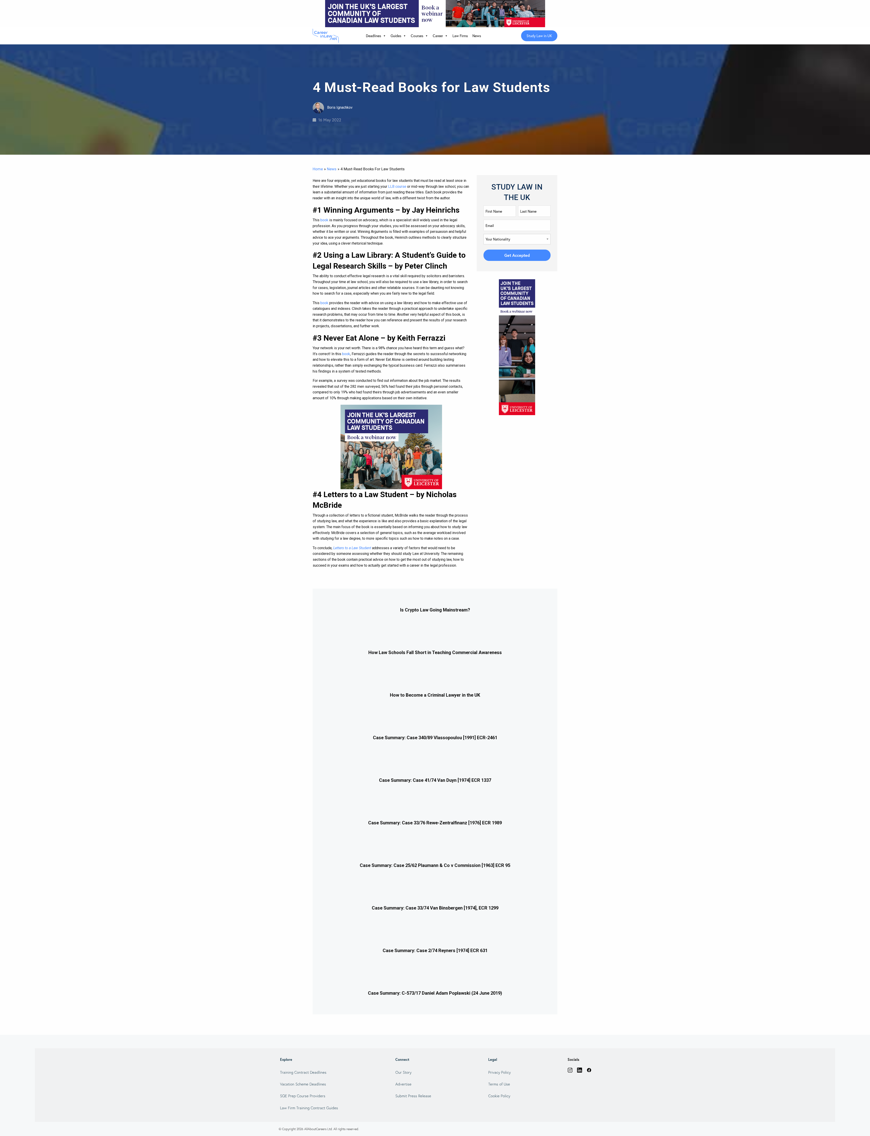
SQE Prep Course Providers (302, 1095)
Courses (417, 35)
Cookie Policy (499, 1095)
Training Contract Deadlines (303, 1072)
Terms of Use (499, 1084)
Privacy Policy (499, 1072)
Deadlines (373, 35)
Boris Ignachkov (339, 107)
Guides (396, 35)
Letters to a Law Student (352, 548)
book (324, 220)
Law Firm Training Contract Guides (309, 1107)
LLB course (397, 186)
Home (318, 169)
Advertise (403, 1084)
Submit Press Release (413, 1095)
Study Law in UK (539, 35)
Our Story (403, 1072)
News (476, 35)
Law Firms (460, 35)
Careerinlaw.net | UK (327, 35)
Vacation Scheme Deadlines (303, 1084)
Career (438, 35)
